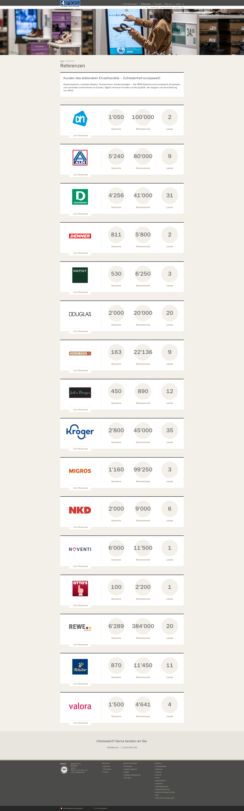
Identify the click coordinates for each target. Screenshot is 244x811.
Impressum (159, 784)
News (182, 7)
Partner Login (155, 7)
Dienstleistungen (131, 4)
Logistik (126, 772)
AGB (157, 795)
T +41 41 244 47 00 (129, 747)
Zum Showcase (80, 135)
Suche (178, 4)
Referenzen (146, 4)
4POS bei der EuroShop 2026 (165, 798)
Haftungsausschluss (162, 786)
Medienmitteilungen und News (165, 792)
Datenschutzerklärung (162, 789)
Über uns (168, 4)
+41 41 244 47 (80, 770)
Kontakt (177, 7)
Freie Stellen (107, 769)
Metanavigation (160, 781)
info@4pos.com (113, 747)
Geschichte (106, 766)
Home (62, 61)
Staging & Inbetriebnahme (132, 775)
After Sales (127, 778)
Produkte (157, 4)
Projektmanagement (130, 769)
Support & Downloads (166, 7)
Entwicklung (128, 766)
